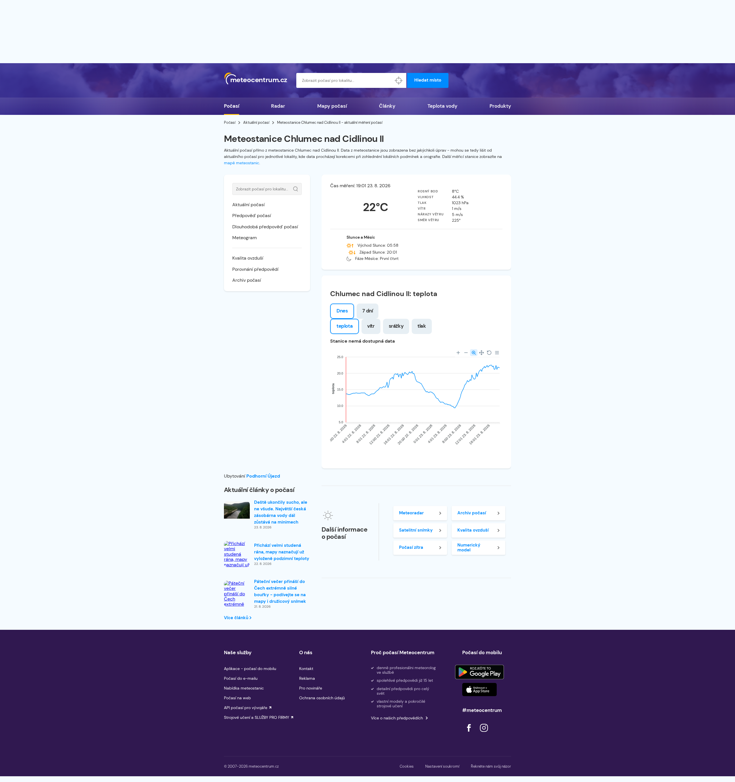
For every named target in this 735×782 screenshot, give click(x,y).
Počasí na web (237, 697)
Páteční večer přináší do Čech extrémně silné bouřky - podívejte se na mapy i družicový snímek (280, 591)
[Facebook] (469, 733)
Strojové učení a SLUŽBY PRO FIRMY (256, 717)
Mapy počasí (332, 106)
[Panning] (481, 352)
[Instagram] (484, 733)
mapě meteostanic (241, 162)
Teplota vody (442, 106)
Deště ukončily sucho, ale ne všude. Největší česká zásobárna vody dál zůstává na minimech (280, 512)
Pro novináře (310, 688)
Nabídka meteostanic (244, 688)
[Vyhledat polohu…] (398, 80)
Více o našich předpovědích (397, 718)
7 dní (367, 311)
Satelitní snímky (416, 530)
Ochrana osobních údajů (322, 697)
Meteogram (244, 238)
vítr (370, 326)
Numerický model (468, 547)
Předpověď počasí (251, 216)
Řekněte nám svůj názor (491, 766)
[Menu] (497, 352)
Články (387, 106)
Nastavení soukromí (442, 766)
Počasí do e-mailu (241, 678)
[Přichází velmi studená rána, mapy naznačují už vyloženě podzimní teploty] (237, 562)
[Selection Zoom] (473, 352)
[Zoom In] (458, 352)
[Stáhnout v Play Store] (479, 672)
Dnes (342, 311)
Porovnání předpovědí (255, 269)
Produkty (500, 106)
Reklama (307, 678)
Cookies (407, 766)
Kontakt (306, 668)
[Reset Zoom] (489, 352)
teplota (344, 326)
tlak (421, 326)
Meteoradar (411, 513)
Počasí (231, 106)
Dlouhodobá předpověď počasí (265, 227)
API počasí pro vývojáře (245, 707)
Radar (278, 106)
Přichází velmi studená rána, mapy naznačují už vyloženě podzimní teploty (281, 551)
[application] (416, 401)
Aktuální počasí (256, 122)
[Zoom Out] (466, 352)
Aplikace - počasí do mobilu (250, 668)
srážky (396, 326)
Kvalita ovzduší (247, 258)
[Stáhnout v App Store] (479, 689)
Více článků (236, 618)
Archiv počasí (246, 280)
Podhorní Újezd (263, 476)
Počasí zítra (411, 547)
